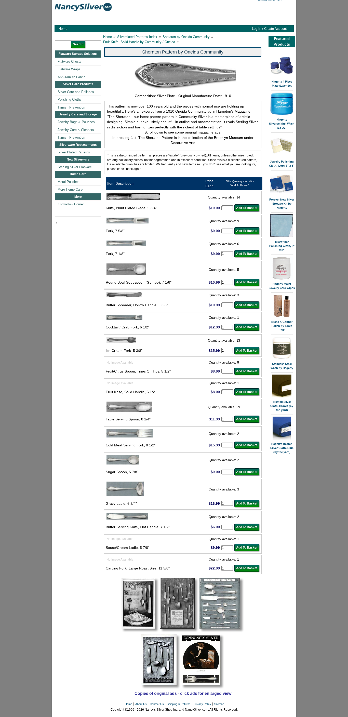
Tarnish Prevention (71, 107)
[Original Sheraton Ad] (140, 631)
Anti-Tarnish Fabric (71, 77)
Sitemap (219, 704)
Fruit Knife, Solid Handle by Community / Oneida (139, 42)
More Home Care (70, 189)
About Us (141, 704)
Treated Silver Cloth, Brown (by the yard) (281, 405)
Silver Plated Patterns (74, 152)
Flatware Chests (70, 61)
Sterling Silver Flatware (75, 167)
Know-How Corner (71, 204)
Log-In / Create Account (269, 29)
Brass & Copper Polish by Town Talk (281, 325)
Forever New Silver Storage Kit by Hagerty (281, 203)
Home (63, 29)
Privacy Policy (202, 704)
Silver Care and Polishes (76, 92)
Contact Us (157, 704)
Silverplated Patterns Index (137, 37)
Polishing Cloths (70, 99)
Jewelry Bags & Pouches (76, 122)
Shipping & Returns (179, 704)
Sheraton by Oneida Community (186, 37)
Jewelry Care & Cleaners (76, 130)
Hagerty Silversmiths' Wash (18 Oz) (282, 123)
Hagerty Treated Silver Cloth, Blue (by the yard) (281, 448)
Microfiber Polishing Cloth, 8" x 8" (282, 245)
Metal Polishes (68, 182)
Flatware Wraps (69, 69)
